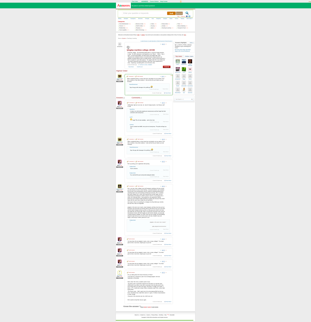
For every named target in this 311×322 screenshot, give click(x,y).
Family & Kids (165, 23)
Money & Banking (181, 25)
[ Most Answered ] (161, 41)
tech (184, 92)
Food (179, 23)
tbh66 (119, 105)
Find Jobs (135, 1)
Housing (153, 25)
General (121, 25)
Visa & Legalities (123, 30)
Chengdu (147, 18)
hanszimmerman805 (191, 85)
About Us (137, 315)
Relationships (122, 27)
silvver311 (190, 92)
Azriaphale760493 (179, 79)
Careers (148, 315)
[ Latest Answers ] (144, 41)
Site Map (161, 315)
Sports (152, 27)
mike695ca (132, 109)
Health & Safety (139, 25)
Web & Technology (140, 30)
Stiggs (184, 79)
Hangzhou (158, 18)
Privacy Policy (154, 315)
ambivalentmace (120, 189)
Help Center (163, 1)
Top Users (178, 56)
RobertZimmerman (133, 84)
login (138, 34)
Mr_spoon (119, 275)
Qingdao (165, 18)
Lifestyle (163, 25)
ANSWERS (144, 1)
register (143, 34)
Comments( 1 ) (132, 76)
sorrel (184, 72)
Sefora (190, 79)
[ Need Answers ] (168, 41)
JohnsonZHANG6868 (186, 85)
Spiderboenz (184, 64)
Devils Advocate (190, 65)
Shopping (138, 27)
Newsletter (172, 315)
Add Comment (140, 76)
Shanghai (126, 18)
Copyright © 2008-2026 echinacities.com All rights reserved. (154, 317)
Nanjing (182, 18)
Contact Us (183, 16)
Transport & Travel (182, 27)
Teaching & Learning (166, 27)
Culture (152, 23)
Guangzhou (133, 18)
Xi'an (153, 18)
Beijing (119, 18)
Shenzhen (140, 18)
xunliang (131, 124)
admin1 (190, 72)
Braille (177, 85)
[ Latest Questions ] (152, 41)
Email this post (140, 66)
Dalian (171, 18)
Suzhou (176, 18)
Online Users (189, 56)
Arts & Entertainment (123, 23)
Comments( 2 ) (132, 161)
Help (165, 315)
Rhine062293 (178, 92)
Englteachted (120, 78)
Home (119, 38)
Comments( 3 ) (132, 102)
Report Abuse (131, 66)
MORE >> (192, 42)
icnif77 (131, 117)
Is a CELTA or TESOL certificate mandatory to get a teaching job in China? (183, 46)
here (185, 34)
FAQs (178, 16)
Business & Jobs (139, 23)
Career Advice (154, 1)
